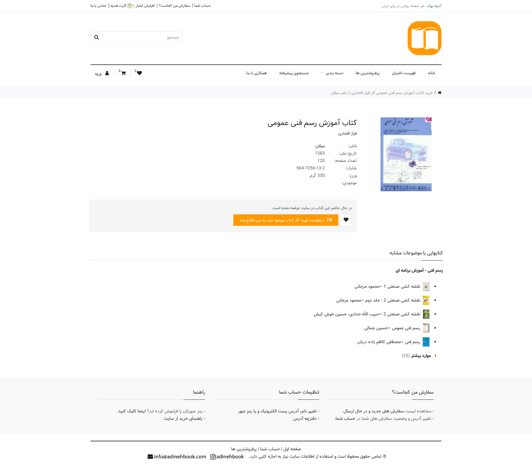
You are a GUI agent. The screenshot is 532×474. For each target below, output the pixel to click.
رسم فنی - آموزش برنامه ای (419, 270)
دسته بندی (334, 73)
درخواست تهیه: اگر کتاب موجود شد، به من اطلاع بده (282, 220)
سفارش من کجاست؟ (174, 5)
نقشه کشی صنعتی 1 (402, 286)
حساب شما (202, 5)
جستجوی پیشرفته (294, 73)
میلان (320, 146)
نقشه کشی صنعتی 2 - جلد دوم (393, 300)
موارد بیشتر (421, 355)
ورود (99, 73)
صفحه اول (292, 449)
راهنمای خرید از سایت (183, 418)
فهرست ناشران (404, 73)
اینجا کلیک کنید (132, 411)
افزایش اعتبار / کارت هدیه (133, 5)
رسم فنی (413, 342)
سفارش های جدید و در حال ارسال (374, 411)
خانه (431, 73)
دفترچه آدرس (305, 418)
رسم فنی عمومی (406, 328)
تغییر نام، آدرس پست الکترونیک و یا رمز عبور (277, 411)
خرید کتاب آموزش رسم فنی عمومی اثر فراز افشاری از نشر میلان (382, 92)
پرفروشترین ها (368, 73)
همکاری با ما (256, 73)
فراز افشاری (347, 133)
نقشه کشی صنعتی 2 (402, 314)
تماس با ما (98, 5)
